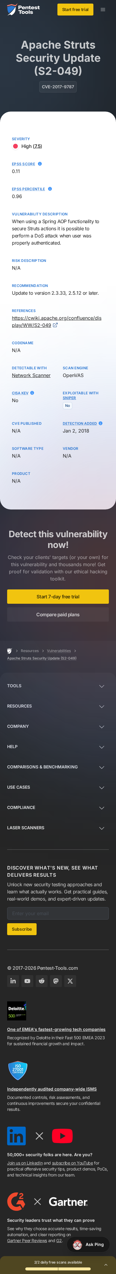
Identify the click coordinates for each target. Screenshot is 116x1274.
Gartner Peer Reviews (27, 1240)
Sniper (69, 398)
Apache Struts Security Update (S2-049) (41, 658)
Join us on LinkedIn (25, 1162)
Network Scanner (31, 375)
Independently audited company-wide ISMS (52, 1088)
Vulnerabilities (59, 650)
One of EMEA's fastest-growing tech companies (56, 1029)
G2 (59, 1240)
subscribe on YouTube (72, 1162)
